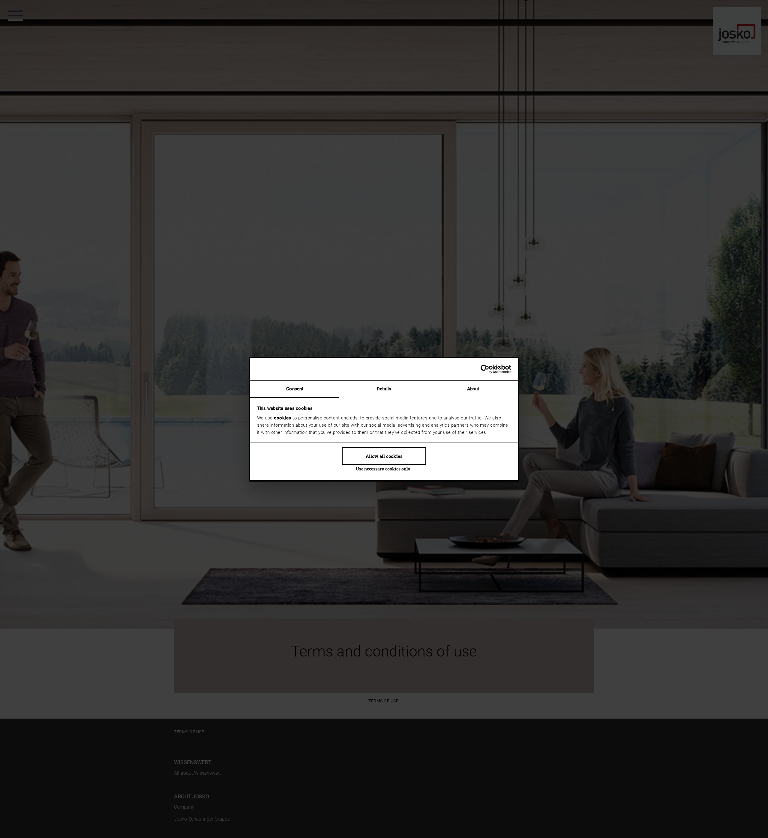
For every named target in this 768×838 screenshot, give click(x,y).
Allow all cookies (384, 456)
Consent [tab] (294, 389)
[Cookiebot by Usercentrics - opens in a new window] (485, 369)
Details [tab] (384, 389)
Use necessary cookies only (383, 469)
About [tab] (473, 389)
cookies (282, 418)
